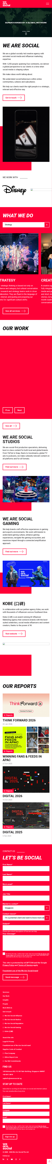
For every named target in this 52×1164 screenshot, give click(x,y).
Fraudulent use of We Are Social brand (17, 1045)
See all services (12, 311)
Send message (12, 977)
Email (5, 1117)
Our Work (6, 996)
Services (6, 992)
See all (8, 426)
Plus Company (10, 1053)
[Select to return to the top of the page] (6, 3)
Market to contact (10, 904)
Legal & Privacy (8, 1041)
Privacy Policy (8, 965)
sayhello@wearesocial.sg (12, 1078)
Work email (8, 884)
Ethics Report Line (11, 1057)
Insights (5, 1000)
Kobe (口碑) (9, 1031)
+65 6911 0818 (8, 1074)
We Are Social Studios (13, 1019)
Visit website (11, 634)
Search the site (8, 1037)
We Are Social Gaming (13, 1027)
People (5, 1004)
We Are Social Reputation (14, 1023)
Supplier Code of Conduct (12, 1049)
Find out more (11, 467)
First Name (8, 865)
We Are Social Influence (13, 1016)
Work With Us (7, 1008)
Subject (6, 924)
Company (6, 1110)
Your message (9, 934)
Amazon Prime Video (22, 371)
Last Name (7, 874)
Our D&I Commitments (13, 1061)
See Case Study (10, 394)
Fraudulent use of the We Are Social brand (20, 971)
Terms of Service (25, 965)
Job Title (6, 894)
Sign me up (10, 1137)
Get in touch (10, 98)
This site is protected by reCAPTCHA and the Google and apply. (25, 964)
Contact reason (9, 914)
